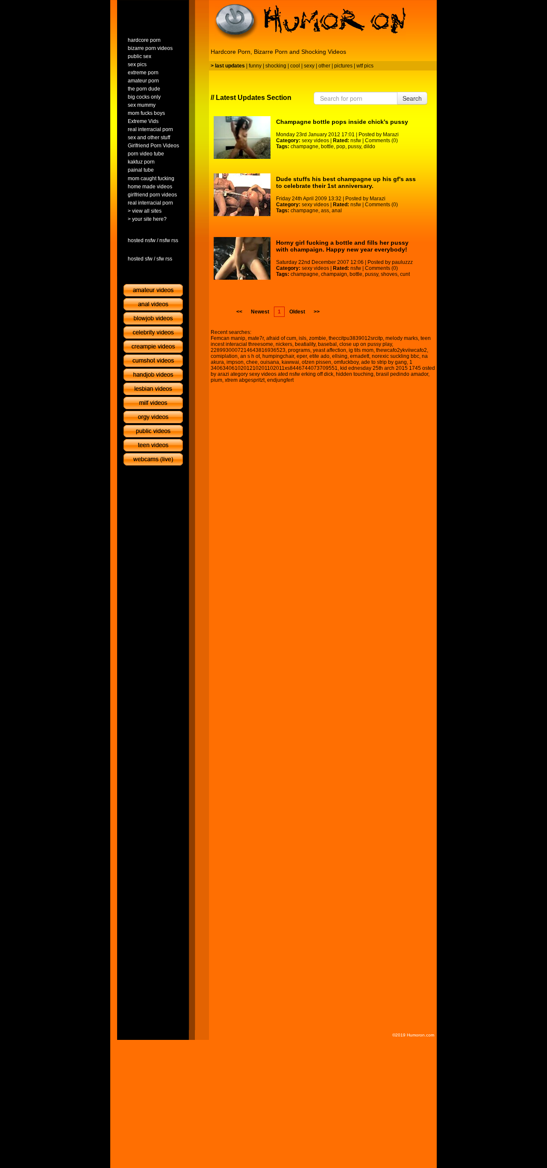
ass (325, 211)
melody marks (401, 338)
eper (302, 356)
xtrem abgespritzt (245, 380)
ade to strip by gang (384, 362)
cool (295, 66)
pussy (354, 146)
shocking (275, 66)
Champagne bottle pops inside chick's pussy (342, 121)
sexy (309, 66)
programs (299, 350)
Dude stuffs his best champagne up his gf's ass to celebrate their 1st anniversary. (346, 182)
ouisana (269, 362)
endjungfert (280, 380)
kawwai (290, 362)
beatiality (305, 344)
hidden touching (354, 374)
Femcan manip (228, 338)
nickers (284, 344)
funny (255, 66)
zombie (317, 338)
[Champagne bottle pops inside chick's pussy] (242, 137)
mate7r (256, 338)
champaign (334, 274)
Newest (260, 311)
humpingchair (278, 356)
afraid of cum (281, 338)
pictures (343, 66)
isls (302, 338)
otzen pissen (316, 362)
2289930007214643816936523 (248, 350)
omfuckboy (346, 362)
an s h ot (250, 356)
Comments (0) (381, 140)
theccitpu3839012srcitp (356, 338)
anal (337, 211)
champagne (304, 146)
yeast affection (329, 350)
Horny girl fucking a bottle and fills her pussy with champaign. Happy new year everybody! (342, 246)
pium (216, 380)
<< (239, 311)
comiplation (224, 356)
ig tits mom (361, 350)
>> (317, 311)
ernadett (359, 356)
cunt (405, 274)
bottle (327, 146)
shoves (389, 274)
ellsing (339, 356)
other (324, 66)
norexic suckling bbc (395, 356)
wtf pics (364, 66)
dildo (369, 146)
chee (252, 362)
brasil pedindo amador (402, 374)
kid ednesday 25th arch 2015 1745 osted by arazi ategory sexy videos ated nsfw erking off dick (323, 371)
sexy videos (315, 140)
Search (412, 98)
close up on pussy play (365, 344)
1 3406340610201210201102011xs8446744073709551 (311, 365)
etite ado (319, 356)
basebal (327, 344)
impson (235, 362)
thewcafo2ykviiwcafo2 (401, 350)
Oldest (297, 311)
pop (340, 146)
